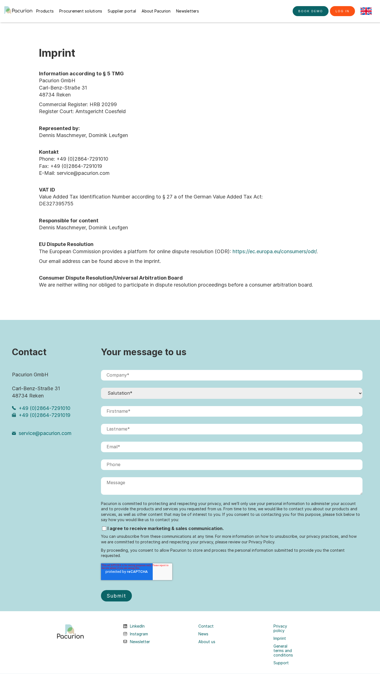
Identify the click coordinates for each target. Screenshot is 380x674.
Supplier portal (122, 11)
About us (206, 642)
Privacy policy (280, 628)
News (203, 634)
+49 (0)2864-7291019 (44, 415)
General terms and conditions (283, 650)
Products (45, 11)
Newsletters (187, 11)
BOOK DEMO (310, 11)
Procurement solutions (80, 11)
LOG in (342, 11)
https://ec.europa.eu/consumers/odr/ (275, 251)
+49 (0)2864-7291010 (44, 408)
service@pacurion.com (45, 433)
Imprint (279, 638)
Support (281, 663)
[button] (366, 11)
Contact (206, 626)
